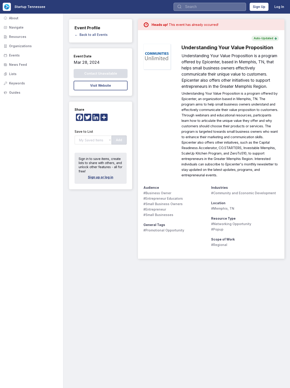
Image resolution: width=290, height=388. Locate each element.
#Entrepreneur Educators (163, 198)
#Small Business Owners (163, 204)
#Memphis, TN (222, 208)
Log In (279, 7)
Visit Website (100, 85)
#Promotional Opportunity (163, 230)
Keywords (14, 83)
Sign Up (259, 7)
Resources (14, 37)
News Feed (15, 64)
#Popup (217, 229)
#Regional (219, 245)
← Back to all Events (91, 35)
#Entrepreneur (154, 209)
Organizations (17, 46)
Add (119, 140)
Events (11, 55)
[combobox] (210, 7)
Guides (11, 92)
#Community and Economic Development (243, 193)
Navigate (13, 27)
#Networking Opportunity (231, 224)
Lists (10, 74)
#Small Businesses (158, 215)
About (10, 18)
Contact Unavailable (100, 73)
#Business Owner (157, 193)
